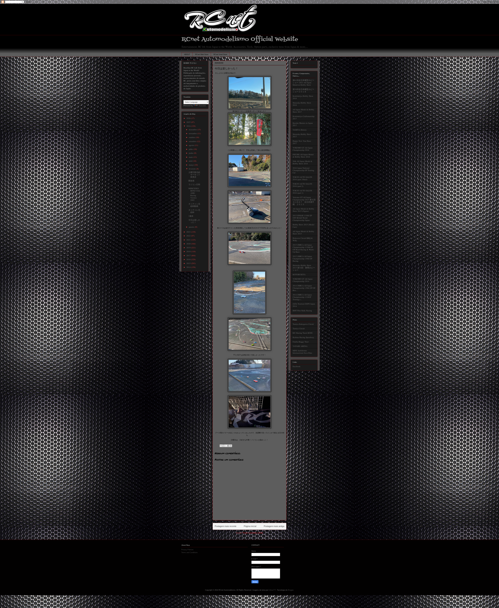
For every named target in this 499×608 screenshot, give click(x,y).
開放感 (191, 180)
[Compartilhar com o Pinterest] (230, 446)
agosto (192, 145)
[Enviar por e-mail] (221, 446)
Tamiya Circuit (299, 328)
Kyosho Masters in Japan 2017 (303, 124)
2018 (188, 251)
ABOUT (187, 54)
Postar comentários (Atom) (253, 533)
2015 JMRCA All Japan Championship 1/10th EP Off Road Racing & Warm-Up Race (303, 248)
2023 (188, 231)
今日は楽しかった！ (194, 221)
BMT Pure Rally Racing (302, 310)
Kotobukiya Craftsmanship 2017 (303, 117)
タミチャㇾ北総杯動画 (194, 204)
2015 (188, 263)
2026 (188, 118)
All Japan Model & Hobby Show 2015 (303, 232)
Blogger (290, 590)
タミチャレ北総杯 (194, 211)
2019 (188, 247)
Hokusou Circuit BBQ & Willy (303, 239)
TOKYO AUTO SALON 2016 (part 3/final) (302, 178)
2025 (188, 122)
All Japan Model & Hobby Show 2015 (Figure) (303, 209)
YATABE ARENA (300, 346)
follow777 (272, 590)
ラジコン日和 (194, 184)
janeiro (192, 227)
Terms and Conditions (189, 552)
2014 (188, 267)
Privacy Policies (187, 550)
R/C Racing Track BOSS (302, 333)
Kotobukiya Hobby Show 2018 (303, 97)
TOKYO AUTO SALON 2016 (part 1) (302, 191)
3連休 (190, 216)
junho (191, 153)
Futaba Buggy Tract (301, 341)
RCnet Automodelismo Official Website (239, 39)
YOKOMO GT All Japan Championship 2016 (303, 148)
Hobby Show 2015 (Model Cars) (303, 225)
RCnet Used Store (220, 54)
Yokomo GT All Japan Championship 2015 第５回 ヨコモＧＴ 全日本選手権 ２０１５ (305, 201)
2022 (188, 235)
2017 (188, 255)
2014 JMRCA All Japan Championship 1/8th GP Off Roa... (304, 288)
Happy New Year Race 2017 (302, 142)
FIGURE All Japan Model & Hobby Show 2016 (303, 155)
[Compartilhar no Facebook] (228, 446)
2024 (188, 126)
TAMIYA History (300, 129)
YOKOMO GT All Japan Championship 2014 (303, 280)
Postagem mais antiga (274, 526)
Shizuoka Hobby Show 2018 (302, 103)
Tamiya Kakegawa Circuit (303, 324)
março (191, 164)
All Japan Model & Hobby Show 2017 (303, 110)
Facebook (296, 366)
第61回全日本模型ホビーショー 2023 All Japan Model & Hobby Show (303, 82)
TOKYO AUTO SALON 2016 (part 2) (302, 184)
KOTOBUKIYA (299, 274)
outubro (192, 137)
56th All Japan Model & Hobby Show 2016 (302, 162)
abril (191, 161)
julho (191, 149)
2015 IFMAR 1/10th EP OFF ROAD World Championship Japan (302, 217)
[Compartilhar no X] (226, 446)
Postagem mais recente (225, 526)
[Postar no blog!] (223, 446)
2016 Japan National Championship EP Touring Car (303, 170)
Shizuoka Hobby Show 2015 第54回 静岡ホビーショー (304, 267)
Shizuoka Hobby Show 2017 (302, 135)
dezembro (193, 129)
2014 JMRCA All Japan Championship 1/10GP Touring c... (302, 297)
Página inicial (250, 526)
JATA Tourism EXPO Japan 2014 (304, 304)
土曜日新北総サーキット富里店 (194, 174)
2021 (188, 239)
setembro (193, 141)
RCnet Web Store (201, 54)
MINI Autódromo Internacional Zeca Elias (302, 351)
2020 (188, 243)
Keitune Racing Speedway (303, 337)
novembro (193, 133)
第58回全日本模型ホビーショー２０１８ (303, 90)
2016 (188, 259)
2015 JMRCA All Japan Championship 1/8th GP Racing (302, 258)
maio (191, 157)
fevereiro (192, 168)
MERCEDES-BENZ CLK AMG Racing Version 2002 (194, 194)
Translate (202, 105)
